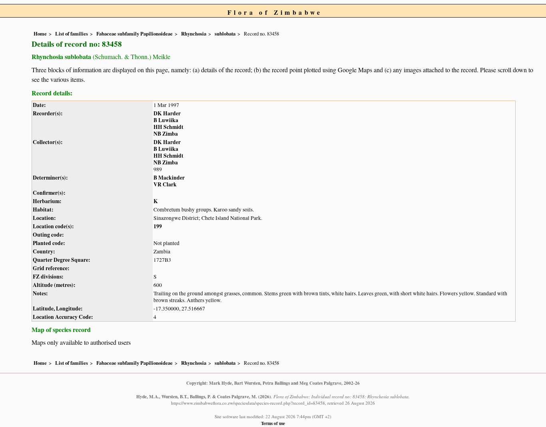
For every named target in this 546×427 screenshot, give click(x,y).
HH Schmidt (168, 127)
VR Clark (165, 184)
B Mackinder (169, 178)
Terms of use (273, 423)
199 (157, 226)
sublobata (225, 33)
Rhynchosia (193, 33)
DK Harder (167, 113)
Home (40, 33)
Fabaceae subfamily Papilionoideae (134, 33)
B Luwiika (165, 120)
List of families (71, 33)
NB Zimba (165, 134)
